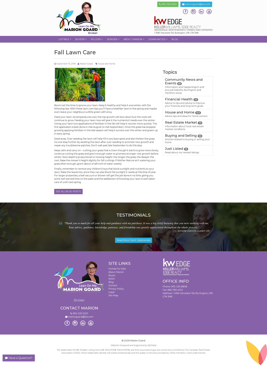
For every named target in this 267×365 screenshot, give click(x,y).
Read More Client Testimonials (133, 240)
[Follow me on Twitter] (193, 11)
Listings (65, 40)
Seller (111, 278)
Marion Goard (86, 64)
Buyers (81, 40)
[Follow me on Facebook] (185, 11)
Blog (174, 39)
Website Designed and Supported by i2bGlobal (133, 345)
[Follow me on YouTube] (209, 11)
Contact (112, 285)
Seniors (113, 40)
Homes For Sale (117, 268)
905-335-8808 (179, 286)
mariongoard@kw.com (197, 4)
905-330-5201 (169, 4)
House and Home (106, 64)
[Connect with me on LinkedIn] (201, 11)
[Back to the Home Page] (92, 18)
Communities (158, 40)
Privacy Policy (116, 288)
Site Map (113, 295)
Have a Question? (20, 358)
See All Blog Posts (68, 191)
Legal (111, 292)
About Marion (134, 40)
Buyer (111, 275)
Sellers (97, 40)
